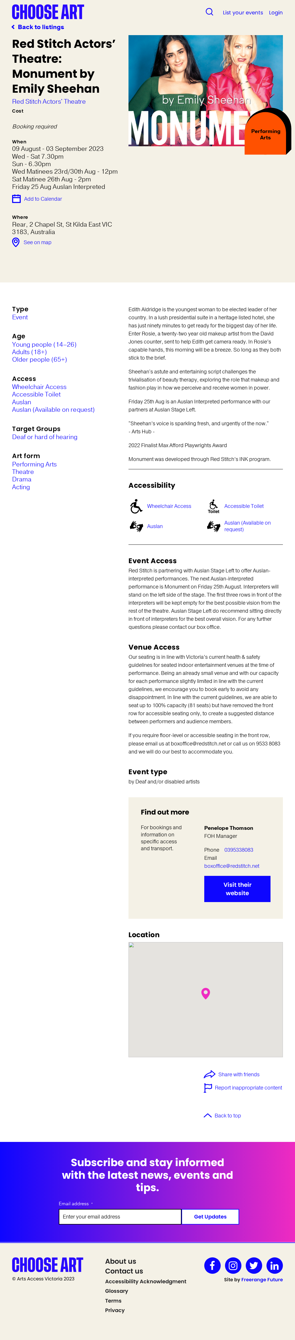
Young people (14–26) (44, 344)
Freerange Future (262, 1279)
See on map (38, 242)
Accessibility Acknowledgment (145, 1281)
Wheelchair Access (169, 506)
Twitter (254, 1265)
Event (20, 317)
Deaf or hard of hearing (44, 437)
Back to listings (41, 27)
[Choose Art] (48, 11)
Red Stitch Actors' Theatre (49, 101)
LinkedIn (274, 1265)
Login (276, 12)
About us (120, 1261)
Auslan (155, 526)
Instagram (233, 1265)
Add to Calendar (43, 199)
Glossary (116, 1291)
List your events (243, 12)
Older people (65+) (39, 359)
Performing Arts (34, 464)
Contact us (124, 1271)
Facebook (212, 1265)
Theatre (23, 472)
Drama (21, 479)
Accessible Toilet (244, 506)
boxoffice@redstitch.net (231, 866)
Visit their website (237, 889)
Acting (21, 487)
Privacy (115, 1310)
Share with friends (239, 1075)
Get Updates (210, 1216)
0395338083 (238, 849)
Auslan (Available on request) (247, 526)
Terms (113, 1300)
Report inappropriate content (248, 1087)
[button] (205, 993)
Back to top (228, 1115)
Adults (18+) (29, 352)
